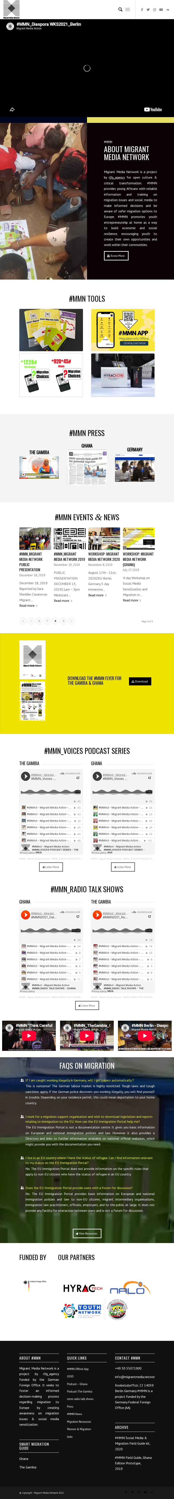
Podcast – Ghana (77, 1384)
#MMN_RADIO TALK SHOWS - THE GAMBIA (145, 997)
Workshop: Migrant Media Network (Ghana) (138, 559)
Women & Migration (79, 1429)
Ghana (23, 1458)
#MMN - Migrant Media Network (34, 859)
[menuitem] (118, 9)
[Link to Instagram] (155, 9)
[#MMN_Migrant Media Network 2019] (70, 538)
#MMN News (74, 1414)
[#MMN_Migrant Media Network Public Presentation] (35, 538)
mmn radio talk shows (80, 1399)
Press (70, 1406)
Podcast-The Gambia (79, 1391)
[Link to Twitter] (148, 9)
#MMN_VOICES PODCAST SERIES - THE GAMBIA (77, 859)
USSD (70, 1376)
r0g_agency (117, 177)
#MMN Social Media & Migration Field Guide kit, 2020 (132, 1443)
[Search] (118, 9)
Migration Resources (79, 1422)
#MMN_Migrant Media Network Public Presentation (30, 561)
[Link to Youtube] (161, 9)
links (70, 1437)
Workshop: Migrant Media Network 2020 (104, 556)
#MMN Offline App (78, 1369)
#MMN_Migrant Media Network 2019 (69, 556)
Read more (27, 605)
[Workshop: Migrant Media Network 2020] (104, 538)
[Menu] (127, 9)
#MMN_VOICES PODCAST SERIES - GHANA (145, 859)
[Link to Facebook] (142, 9)
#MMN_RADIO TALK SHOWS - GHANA (71, 997)
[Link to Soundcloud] (167, 9)
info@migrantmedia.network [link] (135, 1377)
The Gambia (27, 1467)
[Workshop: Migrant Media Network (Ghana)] (139, 538)
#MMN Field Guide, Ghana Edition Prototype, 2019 (133, 1463)
